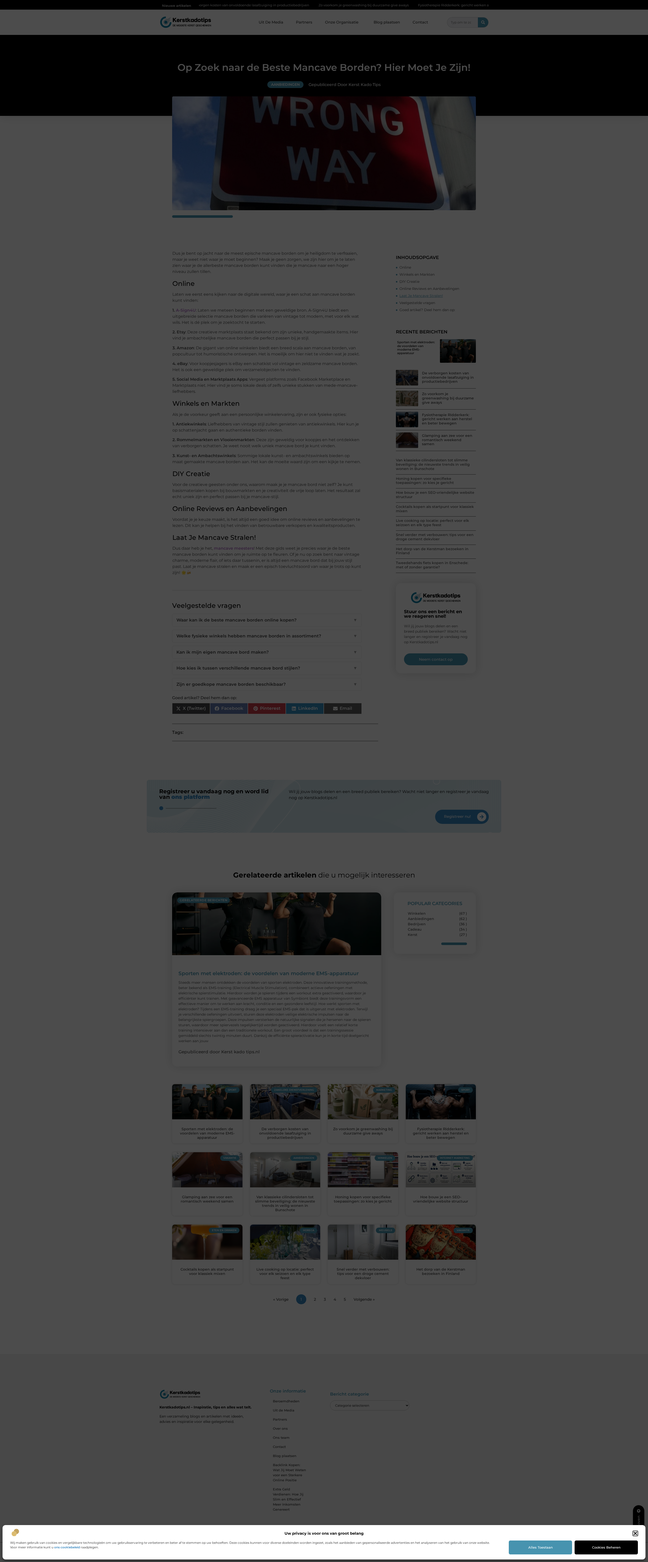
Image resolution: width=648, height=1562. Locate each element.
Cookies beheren (606, 1547)
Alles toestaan (540, 1547)
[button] (635, 1533)
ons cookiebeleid (67, 1547)
